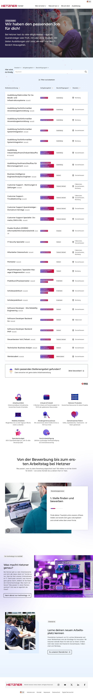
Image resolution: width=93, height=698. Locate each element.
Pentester (14, 262)
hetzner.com (31, 692)
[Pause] (8, 530)
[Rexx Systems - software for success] (85, 383)
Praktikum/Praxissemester (21, 281)
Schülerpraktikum (17, 291)
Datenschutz (56, 692)
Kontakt (39, 692)
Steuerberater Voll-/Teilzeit (21, 339)
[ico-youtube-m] (65, 685)
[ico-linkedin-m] (78, 685)
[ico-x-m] (71, 685)
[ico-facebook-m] (84, 685)
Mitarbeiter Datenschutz (20, 252)
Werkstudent (15, 356)
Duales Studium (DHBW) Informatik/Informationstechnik (22, 230)
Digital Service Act (67, 692)
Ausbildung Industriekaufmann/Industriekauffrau (22, 152)
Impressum (47, 692)
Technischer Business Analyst (22, 348)
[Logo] (14, 685)
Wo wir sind (65, 6)
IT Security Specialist (18, 242)
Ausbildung (76, 6)
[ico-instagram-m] (58, 685)
